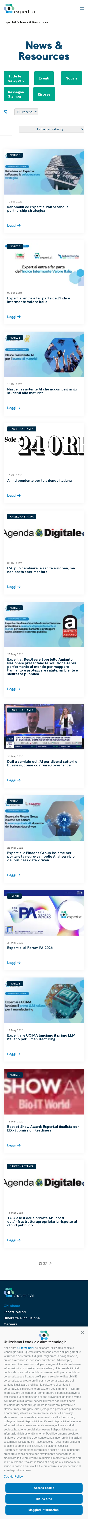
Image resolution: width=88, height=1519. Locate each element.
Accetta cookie (44, 1488)
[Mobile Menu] (82, 9)
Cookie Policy (13, 1476)
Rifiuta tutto (44, 1499)
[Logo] (19, 9)
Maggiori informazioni (44, 1510)
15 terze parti (25, 1348)
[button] (82, 1332)
